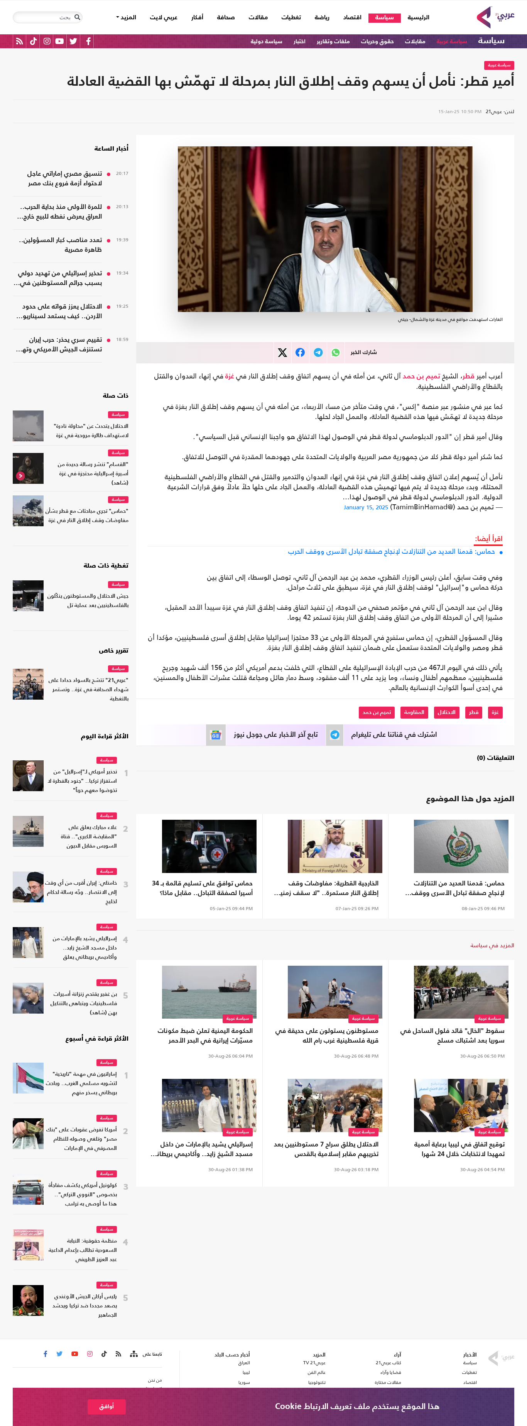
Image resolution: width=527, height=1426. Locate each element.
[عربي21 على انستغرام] (47, 41)
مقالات (258, 18)
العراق (244, 1362)
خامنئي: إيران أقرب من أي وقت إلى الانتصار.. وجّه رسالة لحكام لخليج (81, 892)
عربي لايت (163, 18)
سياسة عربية (452, 41)
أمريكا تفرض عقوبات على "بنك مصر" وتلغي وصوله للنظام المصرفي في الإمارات (81, 1139)
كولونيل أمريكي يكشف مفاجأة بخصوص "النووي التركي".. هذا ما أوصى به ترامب (83, 1195)
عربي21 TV (314, 1362)
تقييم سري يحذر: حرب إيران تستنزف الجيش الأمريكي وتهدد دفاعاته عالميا (59, 345)
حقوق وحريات (377, 41)
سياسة (384, 18)
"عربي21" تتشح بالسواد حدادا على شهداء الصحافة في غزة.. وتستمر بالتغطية (88, 690)
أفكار (197, 18)
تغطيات (291, 18)
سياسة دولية (266, 41)
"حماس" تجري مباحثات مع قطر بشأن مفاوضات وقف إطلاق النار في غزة (87, 516)
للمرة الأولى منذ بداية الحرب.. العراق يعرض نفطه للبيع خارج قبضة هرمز (61, 213)
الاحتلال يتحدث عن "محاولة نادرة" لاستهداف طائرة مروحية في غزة (91, 431)
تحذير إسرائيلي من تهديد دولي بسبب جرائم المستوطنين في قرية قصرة (60, 279)
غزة (229, 376)
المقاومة (414, 712)
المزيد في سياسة (492, 945)
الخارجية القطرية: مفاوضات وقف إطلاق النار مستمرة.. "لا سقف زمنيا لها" (328, 889)
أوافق (107, 1406)
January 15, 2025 (366, 507)
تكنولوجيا (317, 1382)
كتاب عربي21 (388, 1362)
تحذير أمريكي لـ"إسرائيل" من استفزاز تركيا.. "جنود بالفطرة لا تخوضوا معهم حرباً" (82, 781)
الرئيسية (415, 17)
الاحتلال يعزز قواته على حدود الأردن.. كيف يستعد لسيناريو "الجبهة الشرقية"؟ (62, 312)
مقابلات (415, 41)
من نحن (155, 1380)
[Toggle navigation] (77, 17)
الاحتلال (447, 712)
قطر (469, 376)
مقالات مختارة (388, 1382)
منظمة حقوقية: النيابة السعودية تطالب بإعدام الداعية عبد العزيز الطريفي (83, 1250)
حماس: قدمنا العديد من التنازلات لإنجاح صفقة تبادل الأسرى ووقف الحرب (391, 551)
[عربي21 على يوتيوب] (59, 41)
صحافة (226, 18)
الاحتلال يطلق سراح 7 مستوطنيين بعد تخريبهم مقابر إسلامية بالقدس (326, 1149)
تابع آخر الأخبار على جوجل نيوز (276, 734)
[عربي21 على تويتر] (73, 41)
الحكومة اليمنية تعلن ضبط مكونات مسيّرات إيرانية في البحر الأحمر (205, 1036)
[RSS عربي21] (19, 41)
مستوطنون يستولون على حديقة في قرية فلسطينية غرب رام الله (326, 1036)
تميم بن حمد (421, 376)
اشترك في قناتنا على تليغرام (394, 734)
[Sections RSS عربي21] (133, 1354)
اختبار (300, 41)
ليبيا (246, 1372)
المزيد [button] (127, 18)
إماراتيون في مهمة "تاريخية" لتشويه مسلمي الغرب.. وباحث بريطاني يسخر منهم (81, 1083)
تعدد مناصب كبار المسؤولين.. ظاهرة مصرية (60, 245)
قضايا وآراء (390, 1372)
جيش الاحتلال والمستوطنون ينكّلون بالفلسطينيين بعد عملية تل (87, 601)
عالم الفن (317, 1372)
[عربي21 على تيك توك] (33, 41)
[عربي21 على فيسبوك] (88, 41)
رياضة (322, 18)
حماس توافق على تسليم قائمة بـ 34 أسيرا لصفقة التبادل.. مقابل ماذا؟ (202, 888)
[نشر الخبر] (282, 352)
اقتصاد (352, 18)
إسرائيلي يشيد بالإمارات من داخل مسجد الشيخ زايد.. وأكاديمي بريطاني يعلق (201, 1150)
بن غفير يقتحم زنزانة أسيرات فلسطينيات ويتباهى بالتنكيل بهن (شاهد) (84, 1004)
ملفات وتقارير (333, 41)
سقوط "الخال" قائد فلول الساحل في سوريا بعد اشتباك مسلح (452, 1036)
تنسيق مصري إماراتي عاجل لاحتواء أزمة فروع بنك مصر (64, 179)
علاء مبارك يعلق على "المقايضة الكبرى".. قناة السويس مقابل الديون (89, 837)
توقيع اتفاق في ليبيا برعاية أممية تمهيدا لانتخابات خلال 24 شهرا (459, 1149)
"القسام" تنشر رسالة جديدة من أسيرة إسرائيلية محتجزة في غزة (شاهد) (93, 474)
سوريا (244, 1382)
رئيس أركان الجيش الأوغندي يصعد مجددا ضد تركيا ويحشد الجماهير (84, 1306)
